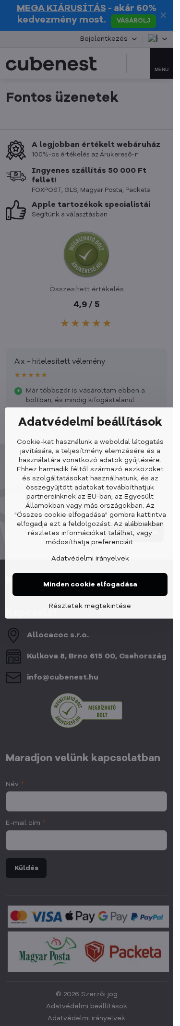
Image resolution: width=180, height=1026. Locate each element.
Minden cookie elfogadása (90, 584)
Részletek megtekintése (90, 606)
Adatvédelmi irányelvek (90, 558)
